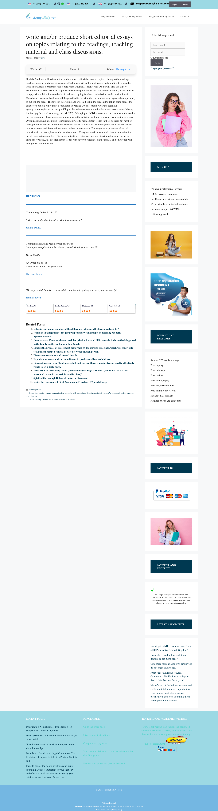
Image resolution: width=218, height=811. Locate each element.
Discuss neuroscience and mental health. (55, 355)
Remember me (160, 57)
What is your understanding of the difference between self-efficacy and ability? (76, 329)
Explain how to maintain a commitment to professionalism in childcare (72, 359)
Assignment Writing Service (161, 16)
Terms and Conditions (103, 809)
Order (185, 4)
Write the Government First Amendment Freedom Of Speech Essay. (70, 382)
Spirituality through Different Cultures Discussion (61, 378)
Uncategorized (123, 69)
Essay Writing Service (132, 16)
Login (174, 4)
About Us (184, 16)
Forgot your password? (162, 68)
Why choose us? (108, 16)
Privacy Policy (117, 809)
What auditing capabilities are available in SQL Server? (52, 399)
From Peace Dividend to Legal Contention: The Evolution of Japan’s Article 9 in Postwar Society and (170, 676)
